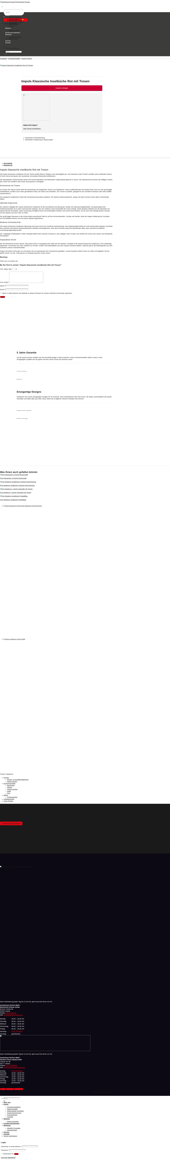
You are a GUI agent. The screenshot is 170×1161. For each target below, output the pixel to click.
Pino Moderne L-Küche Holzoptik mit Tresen (15, 493)
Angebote (3, 58)
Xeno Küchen (8, 801)
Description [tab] (8, 163)
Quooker (11, 26)
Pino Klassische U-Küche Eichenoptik (13, 478)
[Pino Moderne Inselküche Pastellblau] (14, 496)
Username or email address (11, 1146)
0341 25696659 (11, 1065)
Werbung (8, 34)
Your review (4, 282)
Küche (7, 15)
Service (8, 40)
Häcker (9, 787)
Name (2, 286)
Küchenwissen (13, 24)
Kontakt (8, 42)
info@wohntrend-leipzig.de (13, 1015)
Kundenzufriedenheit (12, 32)
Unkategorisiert (9, 799)
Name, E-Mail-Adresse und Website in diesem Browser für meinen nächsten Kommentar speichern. (37, 293)
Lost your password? (8, 1157)
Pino (8, 793)
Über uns (8, 13)
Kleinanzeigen (13, 38)
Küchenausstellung (15, 17)
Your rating (4, 269)
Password (5, 1150)
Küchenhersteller (14, 58)
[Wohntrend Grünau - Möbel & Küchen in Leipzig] (15, 2)
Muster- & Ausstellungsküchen (18, 780)
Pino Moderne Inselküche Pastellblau (13, 500)
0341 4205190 (11, 1013)
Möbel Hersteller (14, 30)
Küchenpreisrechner (15, 23)
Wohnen (8, 28)
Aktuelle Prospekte (15, 37)
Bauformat (10, 785)
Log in (16, 1154)
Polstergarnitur (12, 797)
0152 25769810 (17, 1031)
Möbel (6, 795)
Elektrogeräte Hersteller (16, 21)
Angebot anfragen (62, 88)
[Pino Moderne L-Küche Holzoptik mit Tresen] (16, 489)
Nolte (9, 791)
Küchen (6, 778)
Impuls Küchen (26, 58)
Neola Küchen (12, 781)
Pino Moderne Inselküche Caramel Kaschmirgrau (17, 485)
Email (2, 289)
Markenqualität (13, 19)
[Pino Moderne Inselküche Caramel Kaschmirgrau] (18, 482)
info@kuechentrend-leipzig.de (14, 1067)
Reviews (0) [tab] (8, 165)
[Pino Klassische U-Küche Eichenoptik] (14, 475)
